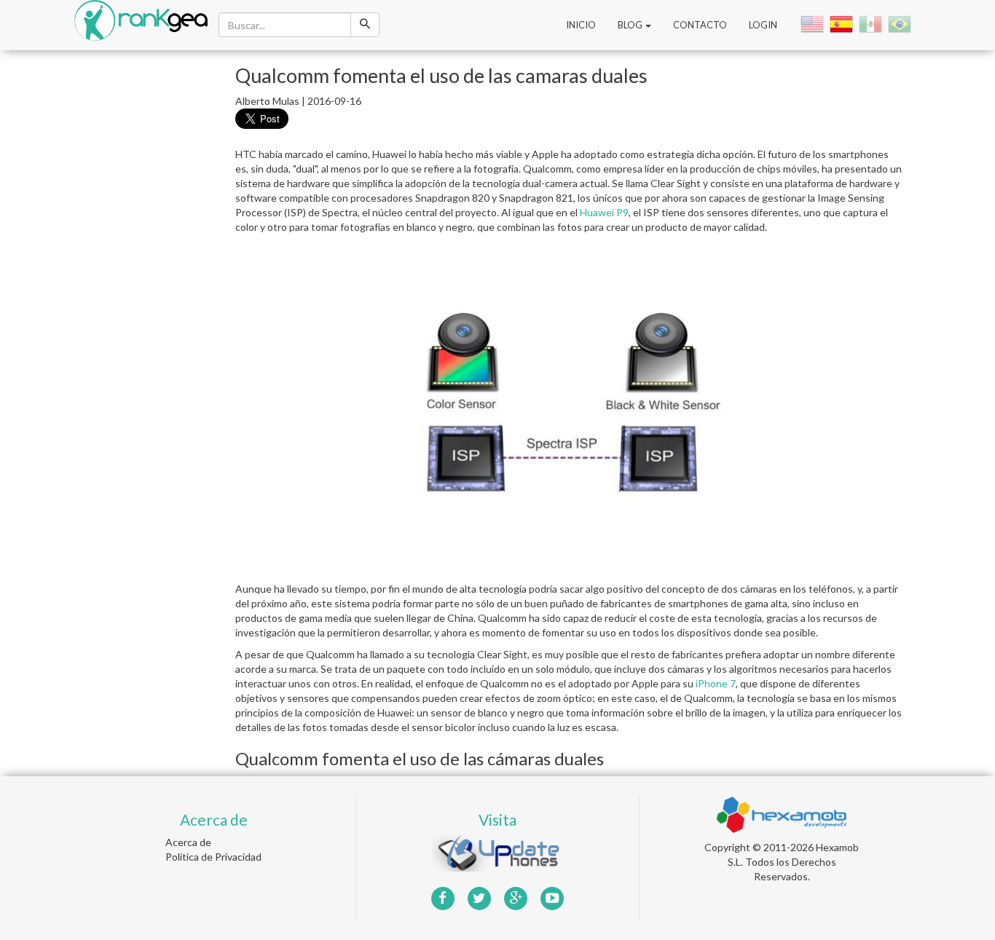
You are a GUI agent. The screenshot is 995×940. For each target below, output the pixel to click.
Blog (631, 25)
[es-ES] (842, 24)
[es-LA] (872, 24)
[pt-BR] (901, 24)
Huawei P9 (604, 212)
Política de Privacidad (213, 856)
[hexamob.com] (781, 813)
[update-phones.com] (497, 851)
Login (763, 25)
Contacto (700, 25)
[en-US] (813, 24)
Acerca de (188, 842)
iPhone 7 (716, 683)
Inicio (581, 25)
